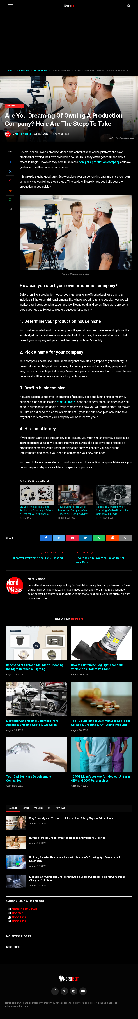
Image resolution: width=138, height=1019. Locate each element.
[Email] (10, 209)
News (25, 808)
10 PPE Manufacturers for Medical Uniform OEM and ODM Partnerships (100, 778)
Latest (13, 808)
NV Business (14, 105)
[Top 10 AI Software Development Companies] (36, 754)
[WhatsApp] (10, 199)
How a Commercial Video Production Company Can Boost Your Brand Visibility (73, 510)
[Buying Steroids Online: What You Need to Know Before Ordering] (16, 842)
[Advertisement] (69, 40)
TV (49, 808)
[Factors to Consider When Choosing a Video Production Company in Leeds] (113, 495)
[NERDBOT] (69, 5)
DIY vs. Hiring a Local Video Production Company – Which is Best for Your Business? (36, 510)
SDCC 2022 (19, 921)
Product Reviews (24, 909)
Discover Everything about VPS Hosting (38, 558)
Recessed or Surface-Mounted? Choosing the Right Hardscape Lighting (35, 667)
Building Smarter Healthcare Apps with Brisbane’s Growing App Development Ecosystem (74, 859)
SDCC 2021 (19, 917)
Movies (38, 808)
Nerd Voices (23, 133)
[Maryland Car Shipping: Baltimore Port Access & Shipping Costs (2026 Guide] (36, 699)
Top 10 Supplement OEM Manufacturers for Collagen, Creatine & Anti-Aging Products (100, 723)
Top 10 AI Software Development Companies (28, 778)
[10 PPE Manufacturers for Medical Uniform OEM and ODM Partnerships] (101, 754)
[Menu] (10, 6)
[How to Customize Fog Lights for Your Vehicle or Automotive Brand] (101, 643)
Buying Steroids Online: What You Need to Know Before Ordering (67, 837)
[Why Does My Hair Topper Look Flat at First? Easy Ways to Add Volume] (16, 823)
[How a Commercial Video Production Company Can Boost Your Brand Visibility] (75, 495)
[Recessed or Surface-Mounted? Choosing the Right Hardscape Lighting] (36, 643)
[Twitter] (10, 171)
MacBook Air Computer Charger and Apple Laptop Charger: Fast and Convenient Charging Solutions (77, 878)
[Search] (128, 6)
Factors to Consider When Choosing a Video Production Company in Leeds (112, 510)
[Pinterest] (10, 181)
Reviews (61, 808)
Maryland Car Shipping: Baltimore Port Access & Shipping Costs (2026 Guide (32, 723)
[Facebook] (10, 162)
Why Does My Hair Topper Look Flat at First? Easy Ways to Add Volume (71, 818)
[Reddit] (10, 190)
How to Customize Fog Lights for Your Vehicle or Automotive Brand (97, 667)
